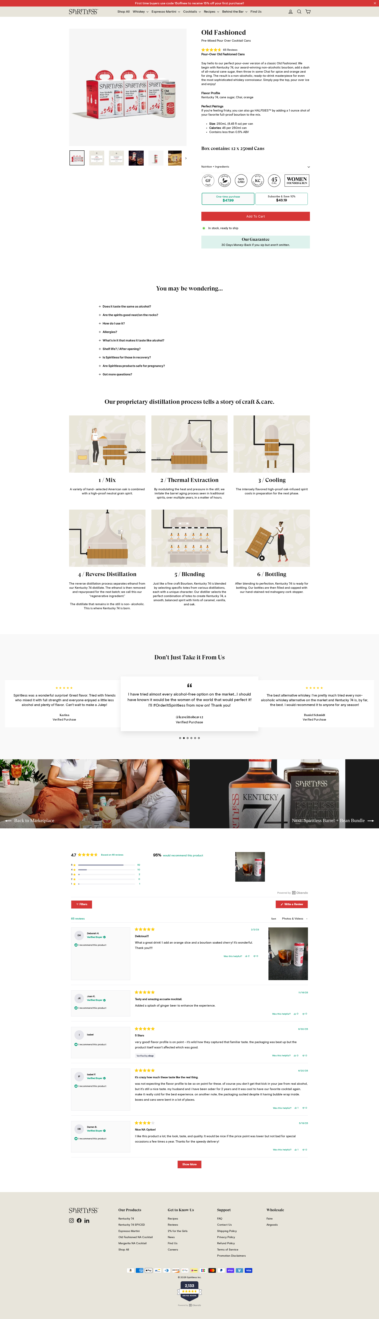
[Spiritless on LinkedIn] (86, 1220)
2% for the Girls (178, 1231)
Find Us (256, 11)
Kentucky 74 (126, 1218)
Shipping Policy (227, 1231)
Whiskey (139, 11)
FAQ (219, 1218)
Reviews (173, 1224)
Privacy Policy (226, 1237)
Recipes (210, 11)
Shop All (123, 11)
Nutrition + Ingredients (215, 167)
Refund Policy (226, 1243)
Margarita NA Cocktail (132, 1243)
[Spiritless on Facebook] (79, 1220)
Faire (269, 1218)
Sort (274, 918)
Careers (173, 1249)
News (171, 1237)
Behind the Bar (233, 11)
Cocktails (190, 11)
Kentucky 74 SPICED (131, 1224)
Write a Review (296, 905)
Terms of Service (227, 1249)
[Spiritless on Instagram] (71, 1220)
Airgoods (272, 1224)
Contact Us (224, 1224)
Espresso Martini (164, 11)
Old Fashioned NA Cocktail (135, 1237)
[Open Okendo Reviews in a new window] (292, 893)
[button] (219, 50)
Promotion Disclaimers (231, 1255)
